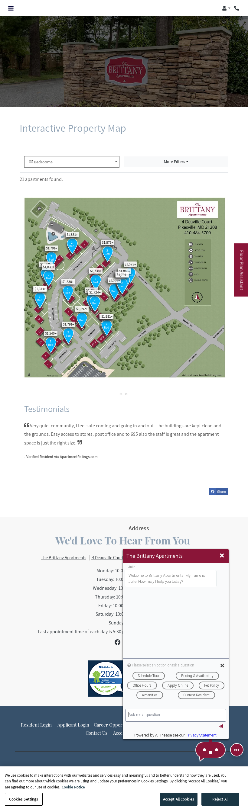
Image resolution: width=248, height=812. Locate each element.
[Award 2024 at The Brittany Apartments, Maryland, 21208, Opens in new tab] (106, 678)
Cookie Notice (73, 787)
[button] (226, 8)
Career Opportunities (116, 725)
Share (221, 491)
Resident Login (36, 724)
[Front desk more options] (236, 749)
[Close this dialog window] (221, 555)
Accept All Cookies (178, 799)
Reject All (220, 799)
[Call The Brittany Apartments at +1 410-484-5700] (237, 8)
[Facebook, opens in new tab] (118, 642)
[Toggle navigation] (11, 8)
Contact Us (96, 733)
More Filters (174, 161)
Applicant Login (73, 724)
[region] (124, 789)
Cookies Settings (23, 799)
